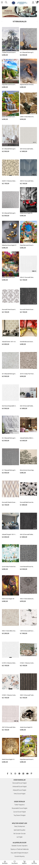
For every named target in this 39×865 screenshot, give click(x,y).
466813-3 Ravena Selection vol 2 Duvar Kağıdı (9, 181)
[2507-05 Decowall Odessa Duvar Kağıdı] (10, 714)
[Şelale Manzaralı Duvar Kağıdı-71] (10, 264)
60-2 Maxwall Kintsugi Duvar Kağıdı (9, 149)
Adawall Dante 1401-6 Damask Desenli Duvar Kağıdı (9, 341)
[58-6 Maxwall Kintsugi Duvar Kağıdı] (10, 199)
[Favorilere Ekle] (10, 41)
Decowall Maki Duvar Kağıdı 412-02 (27, 502)
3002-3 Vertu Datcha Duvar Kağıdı (27, 598)
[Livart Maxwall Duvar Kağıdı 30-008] (28, 553)
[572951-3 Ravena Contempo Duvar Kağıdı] (10, 681)
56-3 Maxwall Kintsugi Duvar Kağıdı (9, 438)
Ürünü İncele (14, 41)
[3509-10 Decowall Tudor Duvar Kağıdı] (28, 681)
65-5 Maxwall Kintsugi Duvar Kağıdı (9, 373)
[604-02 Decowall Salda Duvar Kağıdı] (28, 521)
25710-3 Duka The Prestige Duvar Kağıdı (27, 373)
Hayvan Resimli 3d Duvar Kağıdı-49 (27, 84)
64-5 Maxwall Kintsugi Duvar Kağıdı (27, 52)
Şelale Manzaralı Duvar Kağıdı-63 (9, 116)
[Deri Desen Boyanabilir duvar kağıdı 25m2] (10, 392)
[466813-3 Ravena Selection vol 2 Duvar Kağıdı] (10, 167)
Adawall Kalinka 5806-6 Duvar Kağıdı (27, 438)
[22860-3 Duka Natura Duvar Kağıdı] (28, 103)
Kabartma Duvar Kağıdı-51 (9, 245)
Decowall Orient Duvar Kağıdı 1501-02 (9, 309)
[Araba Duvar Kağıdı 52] (28, 714)
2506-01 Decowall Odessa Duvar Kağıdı (27, 277)
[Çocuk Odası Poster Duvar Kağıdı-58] (10, 553)
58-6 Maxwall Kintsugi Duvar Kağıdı (9, 213)
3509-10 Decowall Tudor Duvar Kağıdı (27, 695)
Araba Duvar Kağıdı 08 (26, 213)
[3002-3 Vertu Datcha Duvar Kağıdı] (28, 585)
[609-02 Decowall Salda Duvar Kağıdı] (28, 135)
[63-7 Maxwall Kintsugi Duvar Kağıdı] (10, 456)
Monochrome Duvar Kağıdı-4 (27, 470)
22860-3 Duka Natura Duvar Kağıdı (27, 116)
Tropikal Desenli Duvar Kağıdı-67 (9, 52)
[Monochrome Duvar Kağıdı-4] (28, 456)
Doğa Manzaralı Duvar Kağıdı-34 (27, 245)
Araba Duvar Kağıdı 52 (26, 727)
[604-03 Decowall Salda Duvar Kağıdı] (28, 392)
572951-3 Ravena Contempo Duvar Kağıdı (9, 695)
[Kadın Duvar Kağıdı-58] (10, 585)
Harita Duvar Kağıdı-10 (8, 759)
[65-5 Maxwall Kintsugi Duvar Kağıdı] (10, 360)
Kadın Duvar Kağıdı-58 (8, 598)
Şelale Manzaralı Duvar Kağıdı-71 (9, 277)
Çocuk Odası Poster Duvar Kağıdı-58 (9, 566)
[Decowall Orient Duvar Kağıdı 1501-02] (10, 296)
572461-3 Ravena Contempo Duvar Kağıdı (27, 663)
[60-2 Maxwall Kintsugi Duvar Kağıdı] (10, 135)
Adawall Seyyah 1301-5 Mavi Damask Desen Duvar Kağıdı (9, 534)
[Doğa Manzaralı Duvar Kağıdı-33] (10, 71)
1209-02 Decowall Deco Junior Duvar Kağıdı (27, 631)
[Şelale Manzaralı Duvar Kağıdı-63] (10, 103)
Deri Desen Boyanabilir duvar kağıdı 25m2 (9, 406)
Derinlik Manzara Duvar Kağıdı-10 (27, 341)
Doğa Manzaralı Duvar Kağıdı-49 (27, 759)
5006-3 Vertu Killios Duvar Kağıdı (9, 631)
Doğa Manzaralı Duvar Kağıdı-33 (9, 84)
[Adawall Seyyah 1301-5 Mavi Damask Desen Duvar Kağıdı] (10, 521)
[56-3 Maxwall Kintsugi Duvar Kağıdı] (10, 424)
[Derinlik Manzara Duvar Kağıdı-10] (28, 328)
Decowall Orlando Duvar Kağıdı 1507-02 (9, 502)
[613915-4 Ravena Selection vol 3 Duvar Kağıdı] (10, 649)
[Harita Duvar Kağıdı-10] (10, 746)
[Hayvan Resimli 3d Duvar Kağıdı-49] (28, 71)
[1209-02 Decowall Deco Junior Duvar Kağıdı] (28, 617)
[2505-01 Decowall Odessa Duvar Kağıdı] (28, 167)
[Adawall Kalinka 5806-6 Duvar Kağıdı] (28, 424)
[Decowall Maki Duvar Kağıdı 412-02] (28, 489)
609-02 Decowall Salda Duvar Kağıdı (27, 149)
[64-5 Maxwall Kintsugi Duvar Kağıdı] (28, 39)
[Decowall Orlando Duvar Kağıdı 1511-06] (28, 296)
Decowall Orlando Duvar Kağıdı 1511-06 (27, 309)
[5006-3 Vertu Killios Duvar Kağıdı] (10, 617)
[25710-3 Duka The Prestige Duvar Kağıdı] (28, 360)
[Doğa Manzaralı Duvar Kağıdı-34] (28, 231)
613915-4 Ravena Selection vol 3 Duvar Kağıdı (9, 663)
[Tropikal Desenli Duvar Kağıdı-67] (10, 39)
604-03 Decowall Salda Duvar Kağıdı (27, 406)
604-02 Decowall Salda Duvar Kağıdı (27, 534)
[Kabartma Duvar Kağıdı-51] (10, 231)
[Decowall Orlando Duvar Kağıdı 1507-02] (10, 489)
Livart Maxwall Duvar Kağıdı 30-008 (27, 566)
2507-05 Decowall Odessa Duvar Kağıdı (9, 727)
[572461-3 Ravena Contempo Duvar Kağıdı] (28, 649)
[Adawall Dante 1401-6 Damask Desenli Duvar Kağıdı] (10, 328)
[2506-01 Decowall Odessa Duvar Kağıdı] (28, 264)
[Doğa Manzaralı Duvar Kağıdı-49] (28, 746)
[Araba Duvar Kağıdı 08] (28, 199)
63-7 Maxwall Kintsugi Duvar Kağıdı (9, 470)
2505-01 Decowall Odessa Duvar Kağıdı (27, 181)
